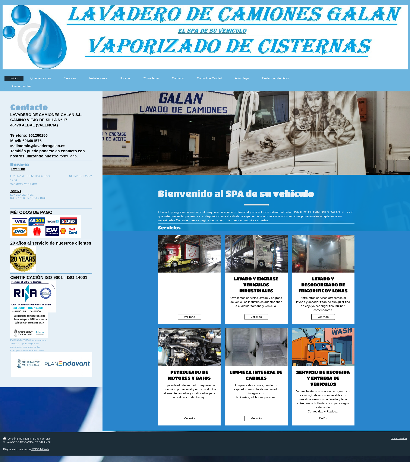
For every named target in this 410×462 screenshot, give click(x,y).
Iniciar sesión (399, 438)
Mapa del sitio (42, 438)
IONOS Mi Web (40, 449)
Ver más (189, 316)
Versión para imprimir (20, 438)
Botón (323, 418)
